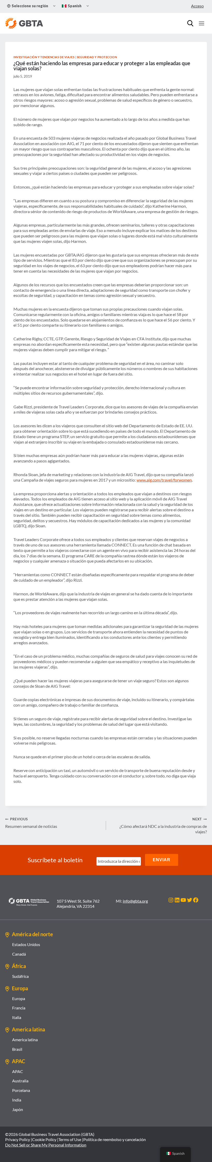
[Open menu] (201, 23)
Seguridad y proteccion (97, 57)
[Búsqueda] (190, 23)
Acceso (197, 5)
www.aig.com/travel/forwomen (164, 479)
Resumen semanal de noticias (31, 823)
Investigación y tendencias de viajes (43, 57)
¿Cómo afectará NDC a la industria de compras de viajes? (163, 825)
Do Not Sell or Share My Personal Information (45, 1144)
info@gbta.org (135, 900)
